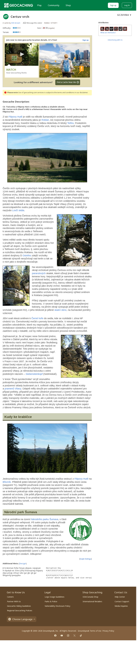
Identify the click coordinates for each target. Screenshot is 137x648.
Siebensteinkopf (34, 374)
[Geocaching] (18, 5)
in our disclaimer (81, 92)
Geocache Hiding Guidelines (19, 606)
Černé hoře (37, 318)
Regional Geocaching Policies (19, 610)
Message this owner (34, 23)
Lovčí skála (18, 210)
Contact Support (122, 601)
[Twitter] (74, 635)
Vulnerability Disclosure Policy (57, 606)
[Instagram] (68, 635)
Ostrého (27, 255)
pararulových (39, 273)
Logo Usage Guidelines (54, 597)
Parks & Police (51, 601)
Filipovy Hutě (15, 116)
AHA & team (15, 23)
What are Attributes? (108, 32)
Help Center (120, 597)
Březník (7, 482)
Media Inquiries (121, 606)
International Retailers (92, 601)
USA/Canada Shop (90, 597)
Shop (68, 5)
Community (53, 5)
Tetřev (70, 123)
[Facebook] (55, 635)
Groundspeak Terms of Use (89, 631)
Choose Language (22, 619)
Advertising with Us (115, 40)
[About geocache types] (6, 16)
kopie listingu (85, 559)
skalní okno (60, 310)
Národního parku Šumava (44, 519)
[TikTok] (80, 635)
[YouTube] (61, 635)
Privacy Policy (108, 631)
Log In (127, 5)
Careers (10, 597)
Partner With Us (14, 601)
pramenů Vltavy (13, 388)
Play (39, 5)
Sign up (113, 5)
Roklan (45, 120)
